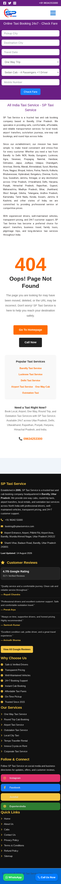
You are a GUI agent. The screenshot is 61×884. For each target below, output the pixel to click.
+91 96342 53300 (14, 520)
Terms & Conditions (13, 845)
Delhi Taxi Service (30, 380)
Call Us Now (48, 877)
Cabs (6, 829)
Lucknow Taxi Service (30, 374)
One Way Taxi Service (15, 714)
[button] (48, 3)
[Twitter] (9, 3)
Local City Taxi (11, 735)
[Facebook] (4, 3)
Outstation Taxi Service (15, 730)
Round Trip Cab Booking (16, 719)
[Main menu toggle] (53, 13)
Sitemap (8, 856)
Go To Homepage (30, 329)
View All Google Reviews (16, 649)
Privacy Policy (11, 840)
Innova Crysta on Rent (15, 746)
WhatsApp (15, 877)
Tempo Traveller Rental (15, 741)
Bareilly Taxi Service (31, 368)
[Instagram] (14, 3)
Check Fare (30, 91)
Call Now (30, 342)
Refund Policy (10, 851)
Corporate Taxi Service (15, 751)
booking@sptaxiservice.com (19, 526)
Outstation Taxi (30, 393)
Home (6, 818)
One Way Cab (42, 386)
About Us (8, 824)
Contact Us (9, 835)
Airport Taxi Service (22, 386)
